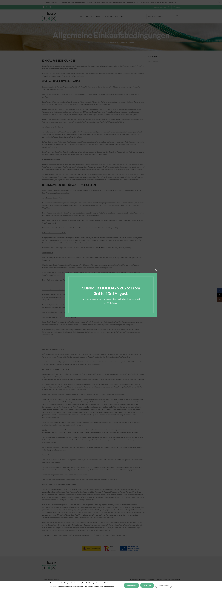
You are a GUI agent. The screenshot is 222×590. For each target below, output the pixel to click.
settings (111, 586)
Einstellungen (163, 585)
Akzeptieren (131, 585)
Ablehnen (147, 585)
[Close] (156, 270)
